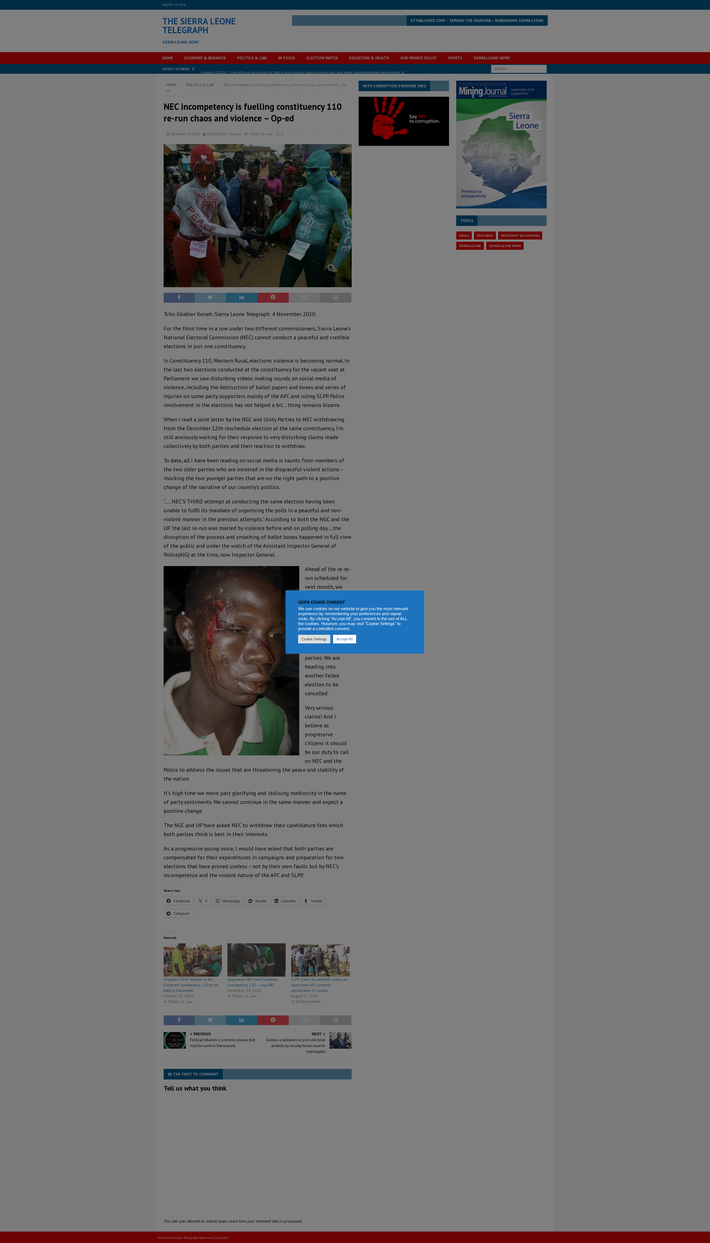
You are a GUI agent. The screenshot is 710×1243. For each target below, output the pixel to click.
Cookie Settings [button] (314, 639)
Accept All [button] (344, 639)
